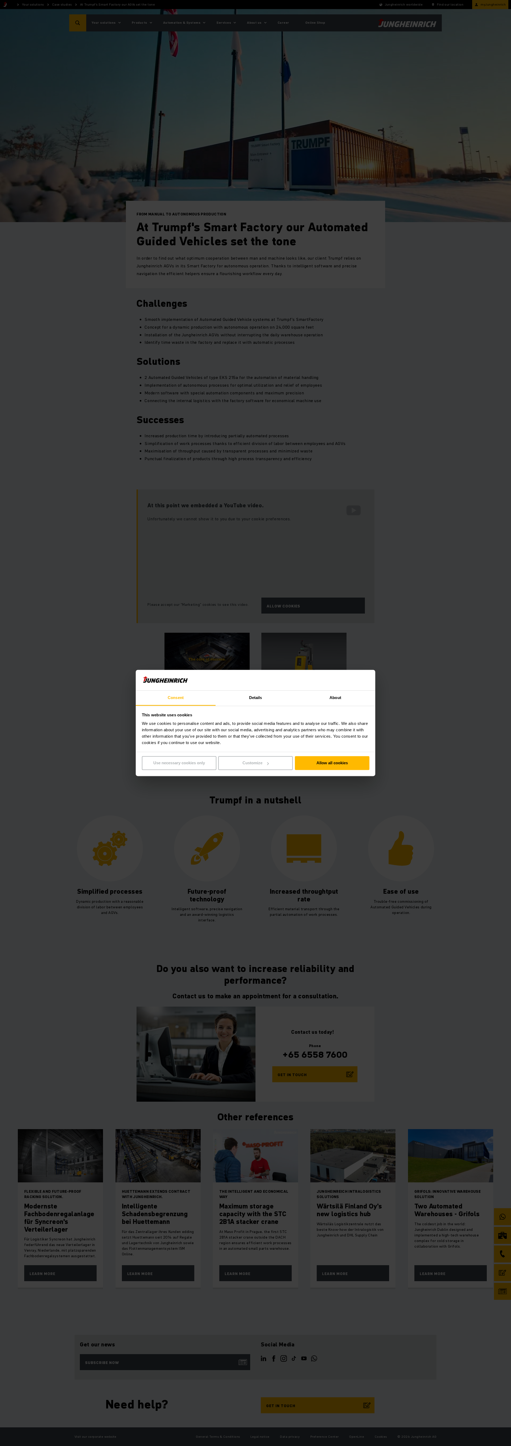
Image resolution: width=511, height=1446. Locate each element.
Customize (252, 763)
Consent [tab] (176, 697)
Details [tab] (255, 697)
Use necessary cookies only (179, 763)
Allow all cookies (332, 763)
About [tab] (335, 697)
